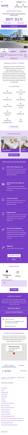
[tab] (4, 50)
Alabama (13, 377)
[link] (10, 326)
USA (9, 377)
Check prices (18, 26)
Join (21, 6)
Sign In (25, 6)
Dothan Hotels (20, 377)
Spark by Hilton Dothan (7, 378)
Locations (3, 377)
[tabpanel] (14, 56)
